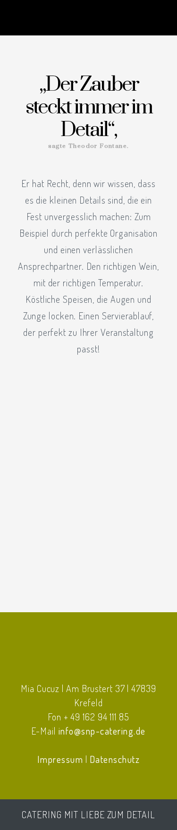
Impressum (60, 759)
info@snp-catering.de (102, 731)
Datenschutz (115, 759)
